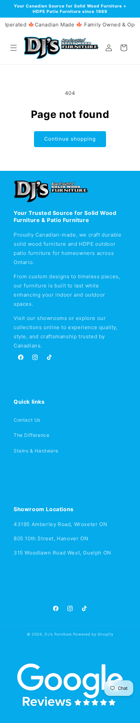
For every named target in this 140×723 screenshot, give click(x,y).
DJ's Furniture (58, 634)
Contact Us (27, 420)
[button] (13, 47)
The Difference (31, 435)
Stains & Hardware (36, 451)
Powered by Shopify (93, 634)
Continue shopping (70, 139)
